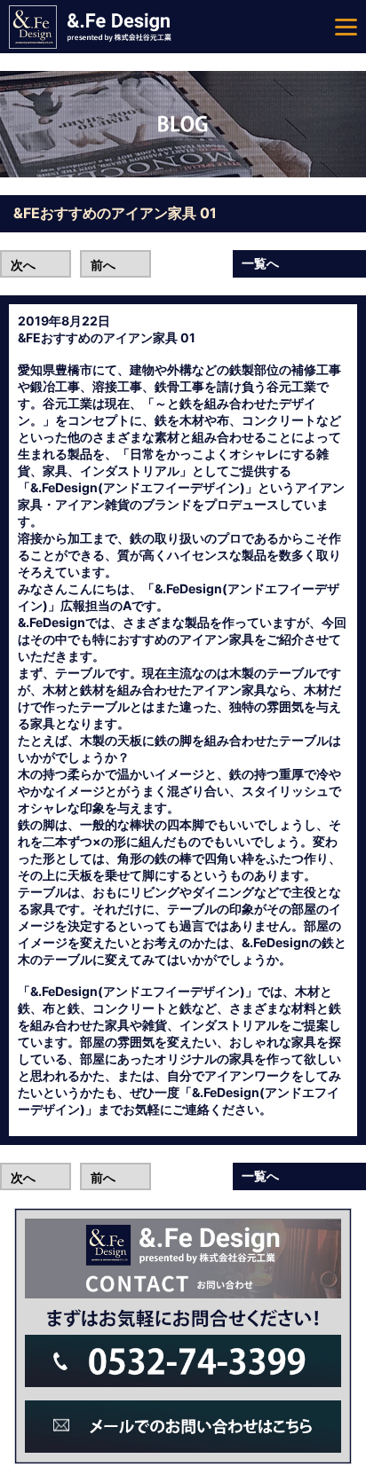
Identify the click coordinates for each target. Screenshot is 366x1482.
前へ (103, 264)
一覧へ (260, 263)
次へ (23, 264)
